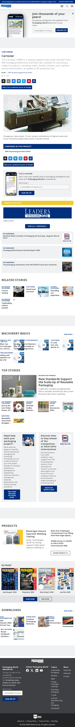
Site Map (54, 721)
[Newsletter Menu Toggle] (62, 6)
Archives (45, 599)
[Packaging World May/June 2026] (28, 579)
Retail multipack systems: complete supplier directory (5, 634)
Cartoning (7, 52)
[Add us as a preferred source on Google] (34, 81)
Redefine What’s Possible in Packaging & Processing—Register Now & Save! (31, 237)
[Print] (3, 81)
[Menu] (72, 6)
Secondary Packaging (6, 287)
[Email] (9, 81)
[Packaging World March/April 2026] (46, 579)
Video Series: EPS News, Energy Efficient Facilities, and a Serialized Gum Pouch (7, 407)
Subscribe (30, 599)
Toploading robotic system (7, 305)
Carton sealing (5, 291)
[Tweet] (24, 81)
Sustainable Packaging (7, 402)
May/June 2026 (28, 592)
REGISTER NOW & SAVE (49, 489)
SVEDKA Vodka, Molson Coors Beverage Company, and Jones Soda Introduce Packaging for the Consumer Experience (31, 407)
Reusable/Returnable (47, 375)
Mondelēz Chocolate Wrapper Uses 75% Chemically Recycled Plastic (6, 420)
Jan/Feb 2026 (65, 592)
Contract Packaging (50, 617)
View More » (69, 334)
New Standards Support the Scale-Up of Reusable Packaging (55, 382)
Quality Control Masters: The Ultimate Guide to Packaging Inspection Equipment (25, 346)
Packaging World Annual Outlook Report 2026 (21, 250)
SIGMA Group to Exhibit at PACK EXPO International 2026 (61, 543)
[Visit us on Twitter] (32, 670)
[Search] (67, 6)
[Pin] (29, 81)
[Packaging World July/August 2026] (9, 579)
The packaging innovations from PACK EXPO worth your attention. (30, 265)
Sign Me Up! (61, 30)
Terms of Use (44, 721)
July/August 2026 (10, 592)
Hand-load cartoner (30, 290)
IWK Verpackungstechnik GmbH (20, 72)
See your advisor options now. (12, 495)
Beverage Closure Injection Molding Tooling (36, 534)
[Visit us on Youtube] (41, 670)
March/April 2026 (47, 592)
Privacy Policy (31, 721)
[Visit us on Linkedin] (36, 670)
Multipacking (6, 629)
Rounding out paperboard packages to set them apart (56, 292)
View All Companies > (37, 226)
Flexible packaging (55, 287)
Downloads (31, 617)
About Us (20, 721)
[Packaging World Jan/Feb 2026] (65, 579)
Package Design (29, 402)
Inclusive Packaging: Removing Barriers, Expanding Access (31, 621)
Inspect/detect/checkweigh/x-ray (26, 341)
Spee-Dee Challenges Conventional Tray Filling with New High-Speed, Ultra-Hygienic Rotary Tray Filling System (62, 533)
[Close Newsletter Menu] (73, 13)
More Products (60, 553)
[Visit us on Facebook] (27, 670)
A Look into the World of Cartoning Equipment (55, 345)
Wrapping (5, 416)
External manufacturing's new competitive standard (53, 622)
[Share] (14, 81)
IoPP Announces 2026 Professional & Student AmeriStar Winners (55, 407)
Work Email (24, 183)
